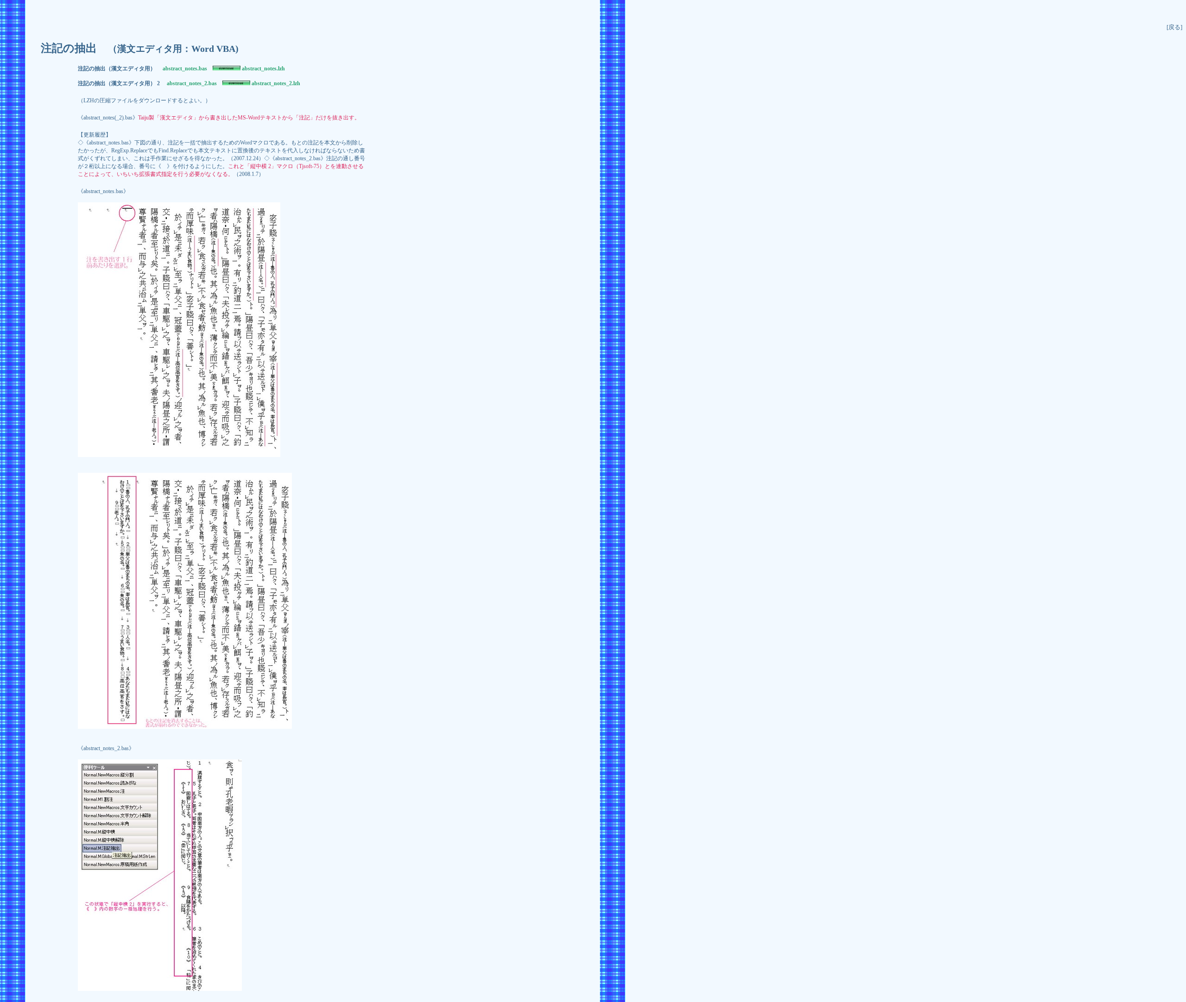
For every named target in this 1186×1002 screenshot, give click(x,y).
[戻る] (1174, 27)
